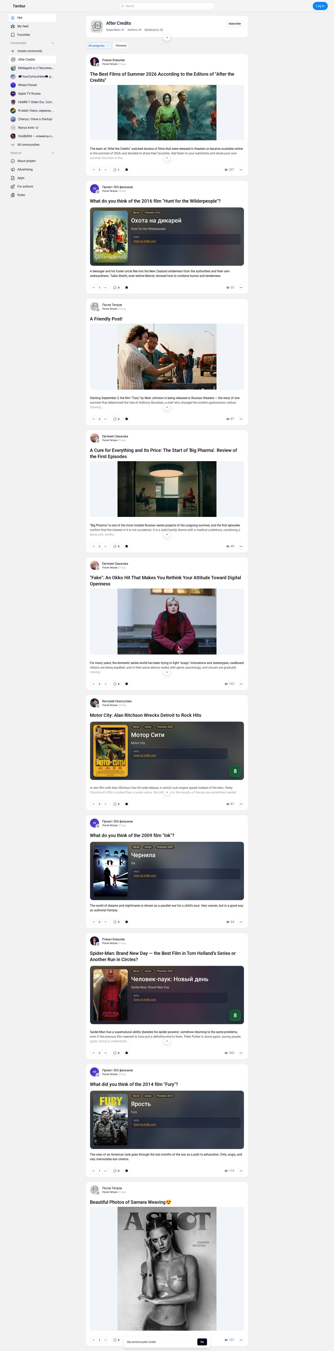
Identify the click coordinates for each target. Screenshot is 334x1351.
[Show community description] (167, 37)
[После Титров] (98, 65)
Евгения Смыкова (115, 436)
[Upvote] (93, 170)
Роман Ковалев (113, 60)
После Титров (109, 64)
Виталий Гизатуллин (117, 701)
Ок (202, 1341)
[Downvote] (105, 170)
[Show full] (167, 157)
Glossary (121, 45)
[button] (19, 6)
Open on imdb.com (144, 241)
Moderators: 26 (154, 29)
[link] (116, 170)
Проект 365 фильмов (117, 187)
